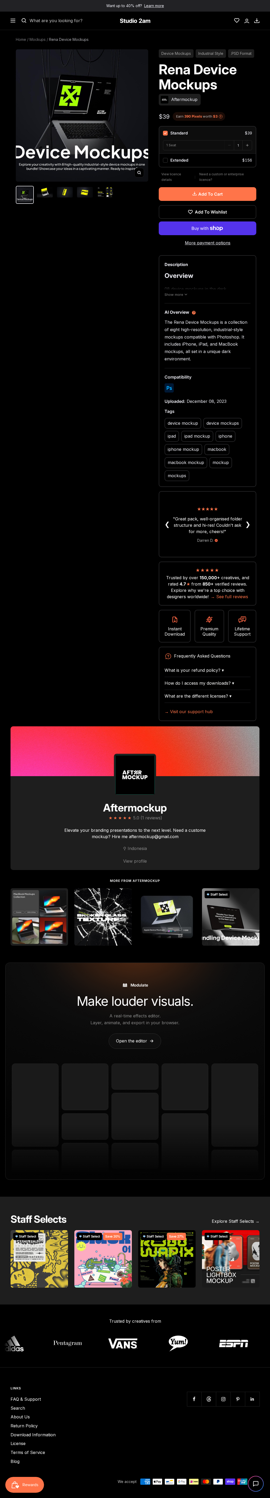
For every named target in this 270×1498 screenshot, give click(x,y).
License (18, 1443)
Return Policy (24, 1425)
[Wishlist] (236, 20)
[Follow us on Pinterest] (237, 1399)
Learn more (154, 5)
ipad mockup (197, 436)
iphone (225, 436)
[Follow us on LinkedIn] (252, 1399)
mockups (177, 475)
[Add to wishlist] (61, 895)
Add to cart (210, 194)
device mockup (183, 423)
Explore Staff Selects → (235, 1221)
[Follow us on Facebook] (194, 1399)
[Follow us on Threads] (208, 1399)
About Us (20, 1416)
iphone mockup (183, 449)
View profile (135, 861)
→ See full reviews (229, 596)
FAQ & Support (26, 1399)
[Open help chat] (255, 1483)
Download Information (33, 1434)
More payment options (207, 242)
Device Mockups (176, 53)
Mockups (38, 39)
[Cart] (256, 20)
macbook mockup (186, 462)
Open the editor (135, 1040)
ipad (172, 436)
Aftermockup (135, 807)
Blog (15, 1461)
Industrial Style (210, 53)
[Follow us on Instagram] (223, 1399)
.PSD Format (241, 53)
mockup (221, 462)
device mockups (222, 423)
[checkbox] (207, 133)
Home (21, 39)
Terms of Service (28, 1452)
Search (18, 1408)
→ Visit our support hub (189, 711)
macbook (217, 449)
